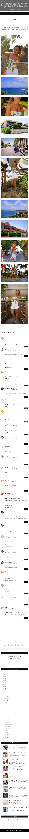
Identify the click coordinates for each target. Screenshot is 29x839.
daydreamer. (7, 493)
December (6, 692)
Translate (18, 658)
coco (6, 437)
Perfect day (6, 703)
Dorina (6, 349)
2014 (4, 686)
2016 (4, 682)
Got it (18, 9)
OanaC (6, 467)
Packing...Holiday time (8, 724)
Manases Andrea (8, 399)
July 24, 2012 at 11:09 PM (11, 494)
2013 (4, 688)
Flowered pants (7, 705)
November (6, 694)
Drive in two (7, 711)
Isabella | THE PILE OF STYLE (11, 388)
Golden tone (7, 722)
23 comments (21, 21)
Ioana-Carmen (8, 584)
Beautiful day (7, 734)
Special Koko (7, 446)
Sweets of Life (7, 371)
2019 (4, 676)
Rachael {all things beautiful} (10, 511)
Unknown (7, 338)
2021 (4, 672)
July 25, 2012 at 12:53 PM (11, 597)
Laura (6, 525)
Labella (6, 607)
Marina (6, 411)
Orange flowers (7, 728)
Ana (6, 358)
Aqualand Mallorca (8, 709)
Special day (6, 732)
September (6, 698)
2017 (4, 680)
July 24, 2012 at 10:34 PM (11, 481)
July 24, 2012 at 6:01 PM (11, 457)
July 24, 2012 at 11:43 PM (11, 537)
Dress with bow (7, 713)
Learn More (12, 9)
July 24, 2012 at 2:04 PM (11, 412)
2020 (4, 674)
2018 (4, 678)
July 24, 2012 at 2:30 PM (11, 425)
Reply (25, 346)
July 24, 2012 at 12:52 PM (11, 339)
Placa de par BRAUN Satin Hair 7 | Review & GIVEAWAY (17, 746)
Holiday (6, 720)
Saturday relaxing (7, 726)
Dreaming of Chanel (9, 596)
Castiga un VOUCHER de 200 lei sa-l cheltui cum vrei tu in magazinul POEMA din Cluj (18, 795)
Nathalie (6, 551)
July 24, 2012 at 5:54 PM (11, 447)
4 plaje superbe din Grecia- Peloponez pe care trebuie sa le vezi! (18, 788)
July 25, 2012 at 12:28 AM (11, 552)
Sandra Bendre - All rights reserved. (14, 830)
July (5, 702)
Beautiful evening (7, 716)
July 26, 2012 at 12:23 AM (11, 608)
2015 (4, 684)
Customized (7, 730)
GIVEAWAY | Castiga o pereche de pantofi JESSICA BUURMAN (18, 781)
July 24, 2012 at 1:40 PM (11, 389)
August (5, 700)
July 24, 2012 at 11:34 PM (11, 513)
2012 (4, 690)
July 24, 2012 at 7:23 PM (11, 468)
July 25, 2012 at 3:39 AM (11, 563)
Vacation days (7, 718)
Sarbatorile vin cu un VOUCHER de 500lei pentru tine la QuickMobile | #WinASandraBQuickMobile (17, 761)
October (5, 696)
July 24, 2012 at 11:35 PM (11, 526)
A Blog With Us (8, 456)
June (5, 737)
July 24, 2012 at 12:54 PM (11, 350)
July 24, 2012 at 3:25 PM (11, 438)
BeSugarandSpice (8, 562)
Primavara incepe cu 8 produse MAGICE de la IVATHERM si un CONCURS (16, 802)
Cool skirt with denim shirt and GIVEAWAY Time (18, 808)
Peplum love (7, 707)
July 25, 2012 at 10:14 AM (11, 586)
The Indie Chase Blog (9, 546)
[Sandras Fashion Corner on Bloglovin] (14, 820)
